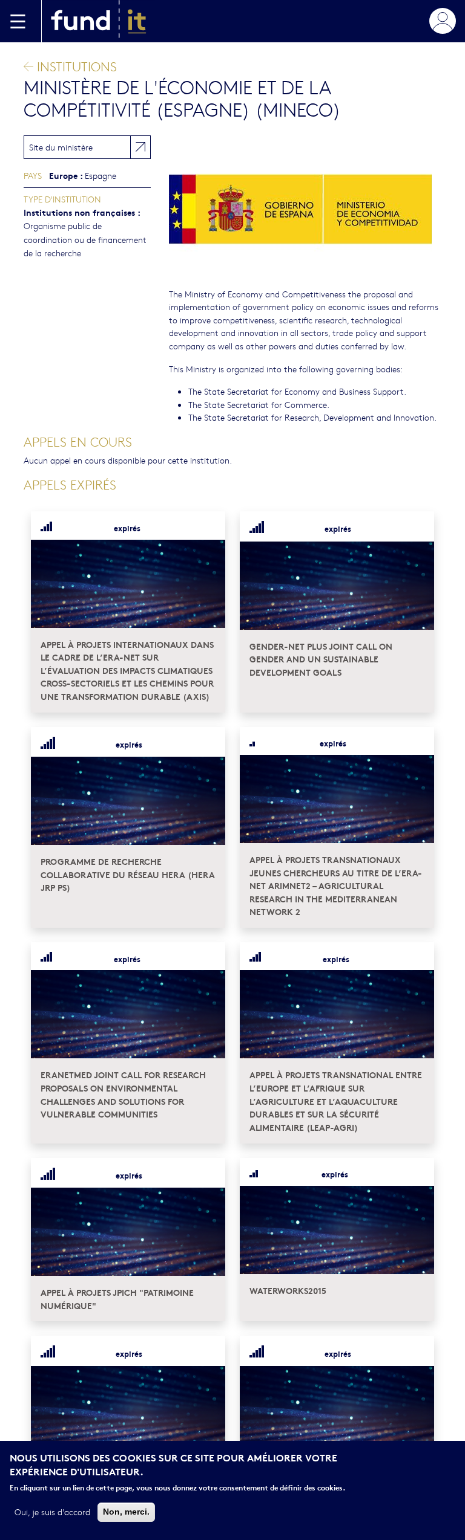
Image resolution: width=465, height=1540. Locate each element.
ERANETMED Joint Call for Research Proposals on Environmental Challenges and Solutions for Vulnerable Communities (123, 1094)
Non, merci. (126, 1511)
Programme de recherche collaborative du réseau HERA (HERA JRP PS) (128, 874)
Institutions (75, 66)
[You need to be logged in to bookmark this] (209, 527)
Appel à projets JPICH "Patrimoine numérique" (117, 1299)
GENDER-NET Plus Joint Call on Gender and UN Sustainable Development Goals (320, 658)
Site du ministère (61, 147)
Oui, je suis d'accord (52, 1512)
